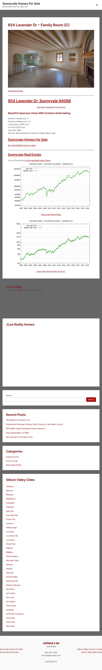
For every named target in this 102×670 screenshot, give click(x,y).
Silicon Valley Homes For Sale (89, 649)
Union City (10, 622)
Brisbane (9, 495)
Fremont (9, 523)
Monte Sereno (12, 556)
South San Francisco (15, 614)
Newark (9, 564)
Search (9, 395)
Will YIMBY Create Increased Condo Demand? (25, 428)
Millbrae (9, 548)
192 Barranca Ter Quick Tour (18, 420)
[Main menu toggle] (97, 5)
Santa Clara (11, 606)
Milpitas (9, 552)
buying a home (12, 457)
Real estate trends (13, 465)
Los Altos (10, 532)
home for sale (12, 461)
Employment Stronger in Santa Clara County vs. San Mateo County (34, 424)
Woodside (10, 626)
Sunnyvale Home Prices (51, 214)
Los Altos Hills (12, 536)
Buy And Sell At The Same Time (19, 437)
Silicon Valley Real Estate (91, 652)
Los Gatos (10, 540)
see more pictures (15, 91)
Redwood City (12, 581)
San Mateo (10, 601)
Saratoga (10, 610)
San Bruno (10, 589)
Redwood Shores (13, 585)
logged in (21, 290)
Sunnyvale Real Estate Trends (38, 160)
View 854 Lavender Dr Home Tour (51, 107)
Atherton (10, 486)
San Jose (10, 597)
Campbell (10, 503)
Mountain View (12, 560)
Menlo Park (11, 544)
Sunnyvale (10, 618)
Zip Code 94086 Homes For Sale (22, 145)
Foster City (10, 519)
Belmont (9, 491)
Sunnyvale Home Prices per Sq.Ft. (51, 271)
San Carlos (10, 593)
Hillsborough (11, 527)
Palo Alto (10, 573)
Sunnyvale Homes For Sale (21, 3)
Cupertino (10, 507)
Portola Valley (11, 577)
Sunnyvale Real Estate (24, 154)
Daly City (10, 511)
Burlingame (10, 499)
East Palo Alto (12, 515)
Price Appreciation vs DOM (17, 433)
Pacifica (9, 568)
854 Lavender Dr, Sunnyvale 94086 (39, 101)
